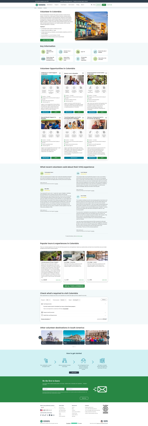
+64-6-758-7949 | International (91, 408)
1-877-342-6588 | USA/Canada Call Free (92, 410)
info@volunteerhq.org (89, 407)
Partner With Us (75, 414)
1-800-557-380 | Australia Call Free (91, 413)
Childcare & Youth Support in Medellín (49, 73)
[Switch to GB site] (47, 410)
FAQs (60, 413)
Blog (73, 408)
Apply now (74, 372)
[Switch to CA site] (50, 410)
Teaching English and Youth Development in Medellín (72, 117)
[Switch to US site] (41, 410)
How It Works (61, 407)
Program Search (62, 408)
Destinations (49, 4)
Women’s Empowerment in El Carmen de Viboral (95, 117)
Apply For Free (47, 40)
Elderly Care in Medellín (71, 73)
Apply (104, 4)
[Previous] (40, 337)
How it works (71, 4)
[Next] (108, 337)
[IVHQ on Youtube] (51, 415)
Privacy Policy (74, 413)
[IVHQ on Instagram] (43, 415)
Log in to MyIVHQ (62, 416)
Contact (99, 4)
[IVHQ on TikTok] (45, 415)
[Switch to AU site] (44, 410)
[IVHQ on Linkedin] (49, 415)
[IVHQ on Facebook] (41, 415)
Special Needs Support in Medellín (48, 117)
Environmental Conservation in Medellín (95, 73)
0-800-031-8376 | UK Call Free (90, 411)
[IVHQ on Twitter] (47, 415)
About (82, 4)
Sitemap (73, 416)
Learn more (58, 279)
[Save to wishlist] (60, 73)
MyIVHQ (109, 4)
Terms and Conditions (76, 411)
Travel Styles (63, 4)
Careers (73, 410)
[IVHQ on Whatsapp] (53, 415)
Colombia (56, 183)
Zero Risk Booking (62, 410)
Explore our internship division (102, 423)
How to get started (74, 353)
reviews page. (79, 236)
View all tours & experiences (74, 286)
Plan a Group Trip (62, 411)
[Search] (91, 5)
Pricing (77, 4)
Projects (56, 4)
